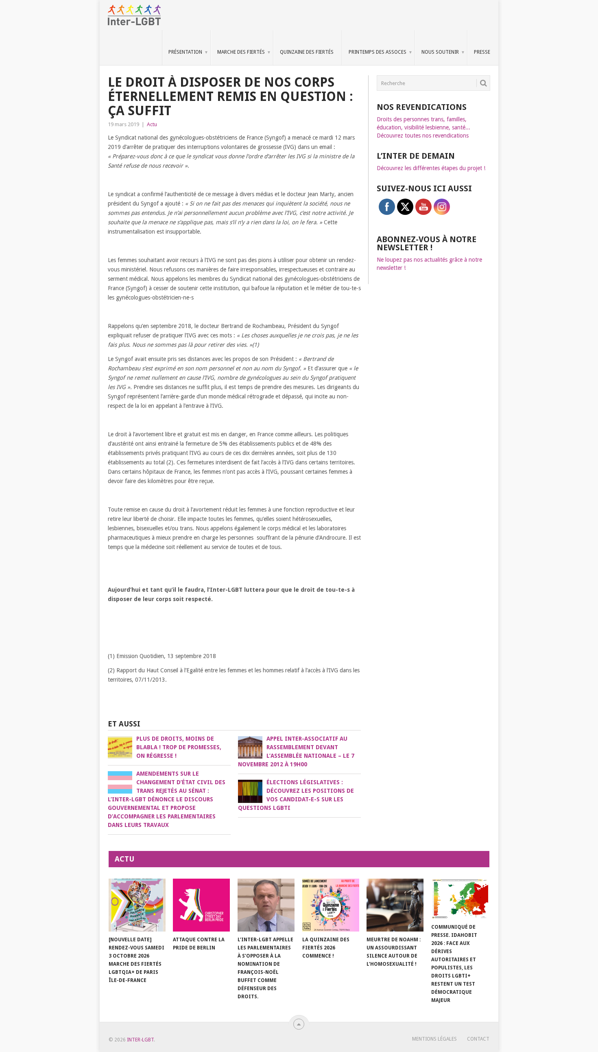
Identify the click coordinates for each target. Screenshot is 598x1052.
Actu (152, 124)
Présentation (185, 52)
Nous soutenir (440, 52)
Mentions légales (434, 1039)
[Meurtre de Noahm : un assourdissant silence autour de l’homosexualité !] (395, 905)
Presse (482, 52)
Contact (478, 1039)
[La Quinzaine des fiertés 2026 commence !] (330, 905)
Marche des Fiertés (241, 52)
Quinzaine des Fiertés (307, 52)
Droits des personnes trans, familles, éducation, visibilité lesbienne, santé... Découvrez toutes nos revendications (423, 127)
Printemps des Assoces (377, 52)
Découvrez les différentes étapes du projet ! (431, 168)
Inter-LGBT (140, 1040)
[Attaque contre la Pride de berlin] (201, 905)
